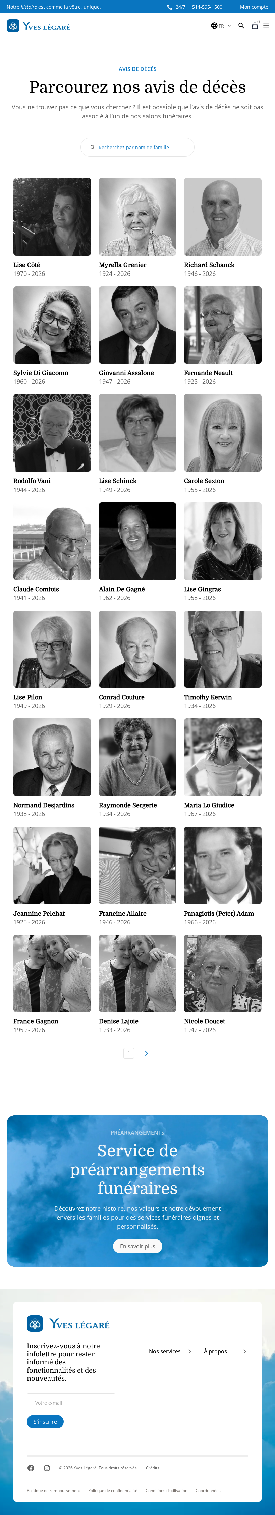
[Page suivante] (146, 1053)
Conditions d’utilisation (166, 1490)
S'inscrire (45, 1421)
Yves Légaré (85, 1468)
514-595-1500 (207, 7)
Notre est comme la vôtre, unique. (54, 7)
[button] (241, 25)
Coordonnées (208, 1490)
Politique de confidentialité (113, 1490)
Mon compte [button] (254, 7)
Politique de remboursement (53, 1490)
